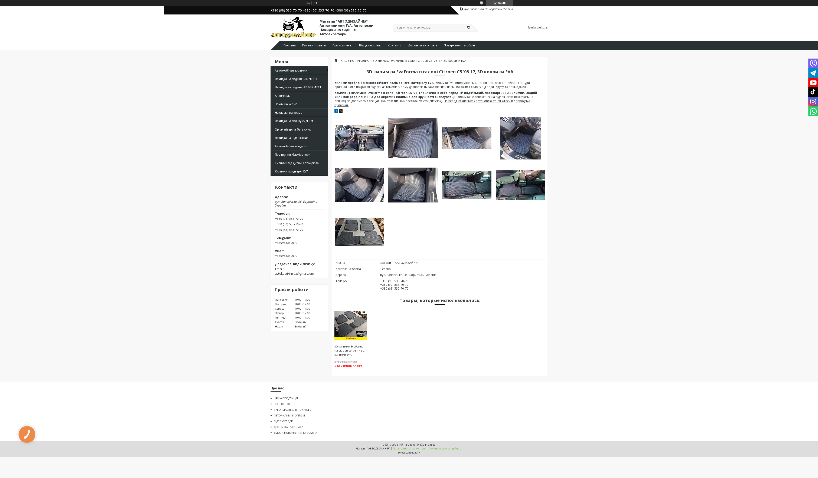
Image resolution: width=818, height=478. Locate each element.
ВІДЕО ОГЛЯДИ (283, 421)
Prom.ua (430, 444)
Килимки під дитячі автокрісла (297, 163)
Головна (289, 45)
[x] (341, 111)
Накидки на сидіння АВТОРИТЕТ (298, 87)
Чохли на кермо (286, 104)
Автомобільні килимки (291, 70)
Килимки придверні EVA (291, 171)
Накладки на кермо (288, 113)
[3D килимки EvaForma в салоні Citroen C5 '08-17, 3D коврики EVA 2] (413, 138)
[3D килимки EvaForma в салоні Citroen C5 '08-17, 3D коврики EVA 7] (466, 185)
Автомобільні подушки (291, 146)
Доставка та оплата (422, 45)
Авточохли (283, 96)
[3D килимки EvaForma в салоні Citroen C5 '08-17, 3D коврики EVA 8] (520, 185)
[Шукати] (468, 28)
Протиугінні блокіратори (292, 154)
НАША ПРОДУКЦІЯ (286, 398)
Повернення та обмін (459, 45)
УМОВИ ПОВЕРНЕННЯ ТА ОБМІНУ (295, 433)
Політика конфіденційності (445, 448)
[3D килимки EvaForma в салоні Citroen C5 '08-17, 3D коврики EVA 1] (359, 138)
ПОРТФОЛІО (282, 404)
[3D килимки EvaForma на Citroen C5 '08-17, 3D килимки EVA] (350, 325)
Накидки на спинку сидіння (294, 121)
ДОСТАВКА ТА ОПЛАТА (288, 427)
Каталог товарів (314, 45)
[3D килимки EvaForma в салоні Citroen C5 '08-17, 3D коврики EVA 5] (359, 185)
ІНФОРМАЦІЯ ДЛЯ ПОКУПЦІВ (292, 410)
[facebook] (336, 111)
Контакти (395, 45)
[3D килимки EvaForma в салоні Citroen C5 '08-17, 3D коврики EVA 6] (413, 185)
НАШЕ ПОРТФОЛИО (355, 61)
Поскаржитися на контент (409, 448)
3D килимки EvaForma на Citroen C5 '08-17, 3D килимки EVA (349, 350)
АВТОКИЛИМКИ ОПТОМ (289, 415)
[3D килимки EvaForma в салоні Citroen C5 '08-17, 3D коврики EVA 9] (359, 232)
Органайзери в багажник (293, 129)
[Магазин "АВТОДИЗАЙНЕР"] (293, 27)
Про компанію (342, 45)
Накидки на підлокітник (291, 138)
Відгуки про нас (370, 45)
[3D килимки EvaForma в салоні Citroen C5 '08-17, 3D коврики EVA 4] (520, 138)
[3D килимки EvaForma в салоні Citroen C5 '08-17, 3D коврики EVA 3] (466, 138)
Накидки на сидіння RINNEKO (296, 79)
